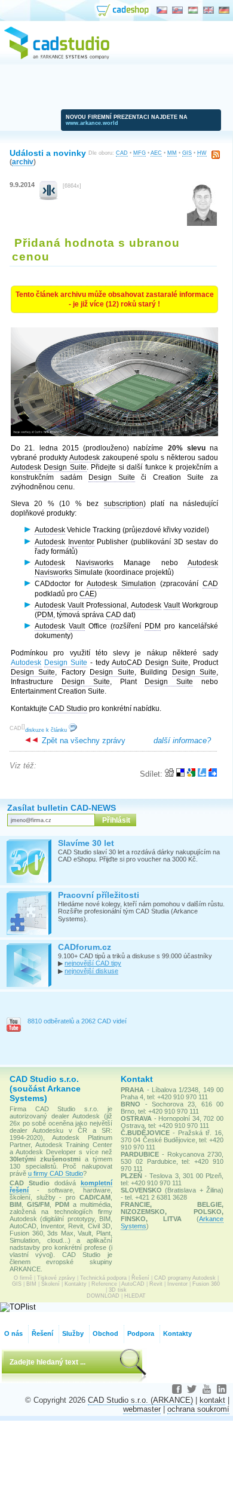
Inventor (177, 1284)
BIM (31, 1284)
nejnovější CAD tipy (93, 963)
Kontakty (76, 1284)
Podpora (140, 1333)
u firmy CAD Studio (55, 1173)
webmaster (142, 1409)
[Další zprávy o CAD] (48, 197)
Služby (73, 1333)
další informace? (182, 740)
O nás (13, 1333)
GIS (187, 153)
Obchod (105, 1333)
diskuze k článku (47, 730)
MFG (139, 153)
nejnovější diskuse (91, 970)
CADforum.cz (84, 947)
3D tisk (118, 1290)
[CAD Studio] (56, 57)
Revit (156, 1284)
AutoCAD (133, 1284)
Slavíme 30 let (86, 843)
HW (202, 153)
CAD (122, 153)
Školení (50, 1284)
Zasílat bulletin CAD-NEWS (61, 808)
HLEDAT (135, 1296)
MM (172, 153)
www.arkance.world (92, 123)
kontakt (212, 1400)
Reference (104, 1284)
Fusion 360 (206, 1284)
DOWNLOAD (103, 1296)
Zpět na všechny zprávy (82, 740)
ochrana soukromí (198, 1409)
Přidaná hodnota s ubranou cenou (96, 249)
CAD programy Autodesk (185, 1278)
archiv (22, 161)
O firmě (23, 1278)
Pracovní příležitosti (98, 895)
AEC (156, 153)
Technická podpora (103, 1278)
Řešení (140, 1278)
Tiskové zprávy (56, 1278)
